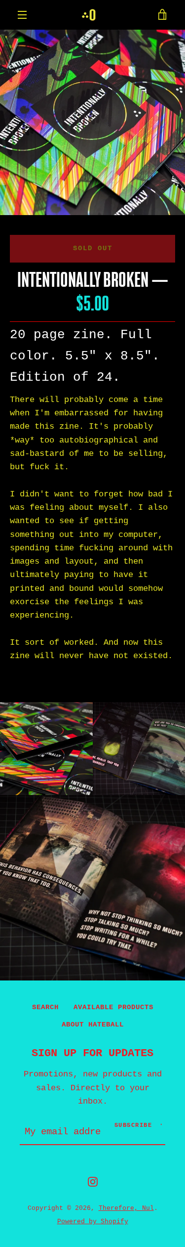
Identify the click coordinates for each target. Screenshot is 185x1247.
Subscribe (133, 1125)
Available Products (113, 1007)
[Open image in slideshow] (92, 122)
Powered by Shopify (92, 1221)
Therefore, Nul (126, 1208)
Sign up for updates (92, 1053)
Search (45, 1007)
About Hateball (93, 1024)
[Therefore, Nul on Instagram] (93, 1181)
